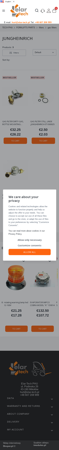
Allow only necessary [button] (29, 239)
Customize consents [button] (29, 245)
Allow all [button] (29, 251)
